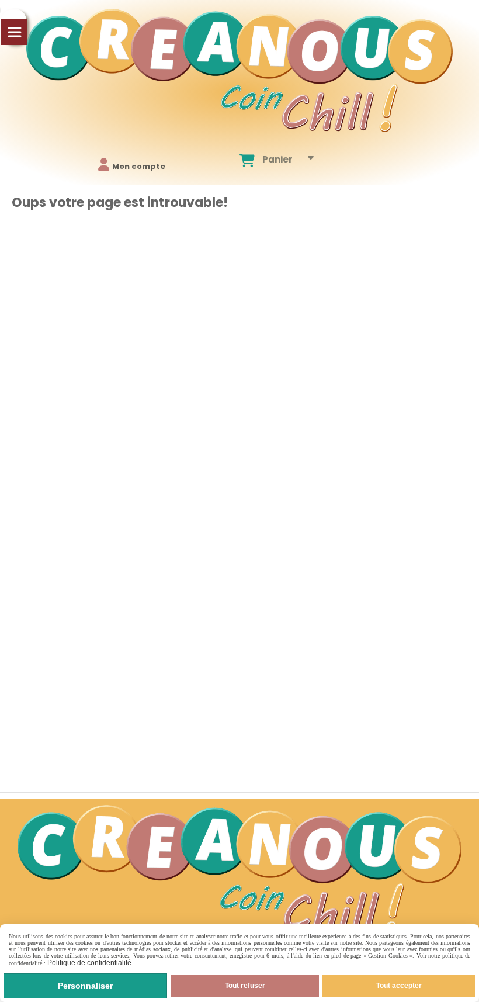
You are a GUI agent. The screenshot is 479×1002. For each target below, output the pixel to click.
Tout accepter (399, 986)
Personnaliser (85, 985)
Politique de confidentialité (88, 963)
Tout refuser (245, 986)
